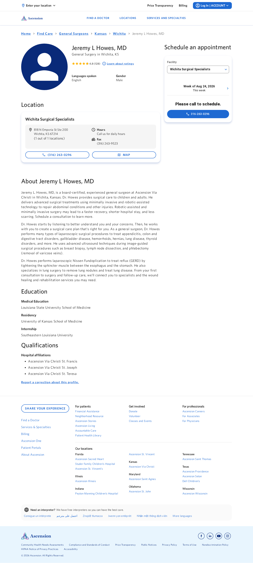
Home (26, 33)
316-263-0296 (200, 114)
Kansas (101, 33)
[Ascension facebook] (201, 536)
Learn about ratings (120, 63)
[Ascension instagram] (227, 536)
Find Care (45, 33)
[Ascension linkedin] (210, 536)
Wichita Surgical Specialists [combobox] (190, 69)
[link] (160, 5)
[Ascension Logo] (73, 536)
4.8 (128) (94, 63)
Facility (172, 62)
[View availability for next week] (227, 88)
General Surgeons (73, 33)
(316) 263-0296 (60, 155)
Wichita (119, 33)
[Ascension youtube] (218, 536)
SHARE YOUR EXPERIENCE (45, 408)
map (126, 155)
